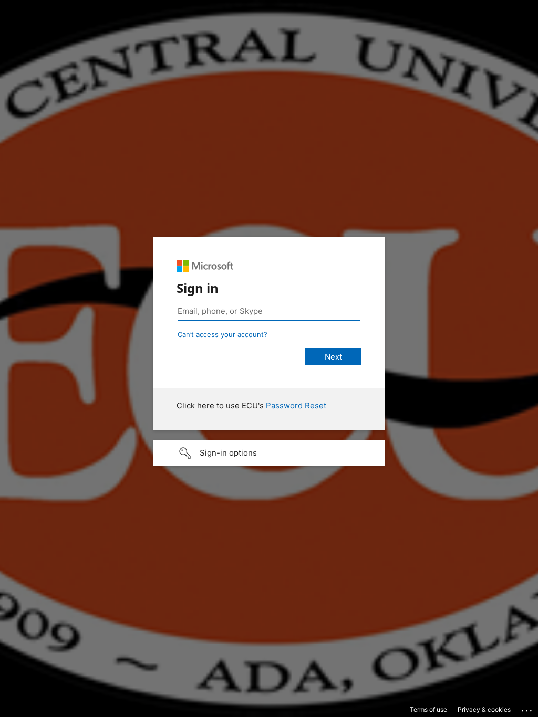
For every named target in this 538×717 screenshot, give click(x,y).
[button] (269, 453)
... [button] (527, 708)
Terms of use (428, 709)
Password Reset (296, 405)
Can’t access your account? (222, 334)
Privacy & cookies (484, 709)
